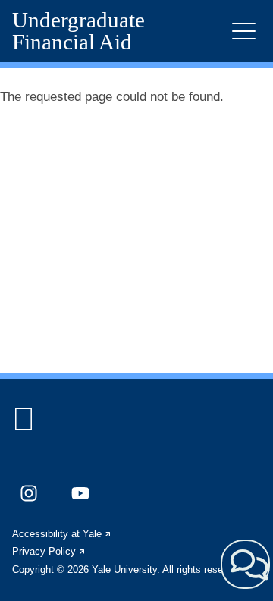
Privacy (49, 551)
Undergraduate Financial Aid (78, 31)
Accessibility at (62, 534)
